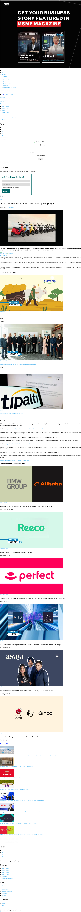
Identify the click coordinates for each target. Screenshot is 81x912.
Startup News (6, 78)
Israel (1, 410)
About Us (4, 886)
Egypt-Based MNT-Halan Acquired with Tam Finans (19, 444)
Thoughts (4, 119)
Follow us (4, 253)
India (1, 199)
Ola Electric (19, 460)
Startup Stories (7, 81)
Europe (3, 903)
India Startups (11, 460)
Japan (1, 733)
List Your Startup (7, 94)
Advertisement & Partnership (9, 118)
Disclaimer (4, 893)
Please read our (11, 187)
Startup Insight (7, 83)
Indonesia (2, 311)
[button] (40, 141)
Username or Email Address (40, 146)
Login (2, 101)
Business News (4, 460)
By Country (5, 76)
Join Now (2, 97)
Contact (4, 895)
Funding (2, 640)
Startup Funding (26, 460)
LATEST (4, 74)
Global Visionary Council (9, 87)
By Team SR (11, 207)
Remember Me (41, 155)
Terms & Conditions (7, 891)
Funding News (7, 80)
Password (31, 152)
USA (3, 907)
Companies (6, 85)
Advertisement (5, 887)
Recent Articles (4, 361)
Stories (3, 110)
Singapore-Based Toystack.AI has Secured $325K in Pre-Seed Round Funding (26, 429)
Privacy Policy (5, 889)
